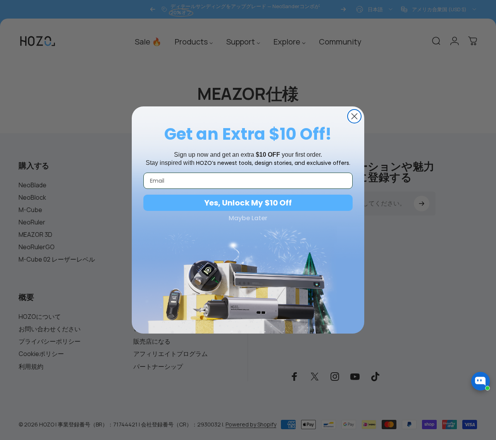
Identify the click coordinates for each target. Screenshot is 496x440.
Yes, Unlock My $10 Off (248, 202)
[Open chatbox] (480, 381)
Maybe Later (248, 218)
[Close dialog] (354, 116)
